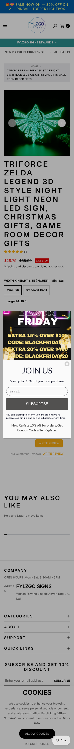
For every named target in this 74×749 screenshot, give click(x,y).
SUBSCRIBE (37, 404)
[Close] (67, 363)
